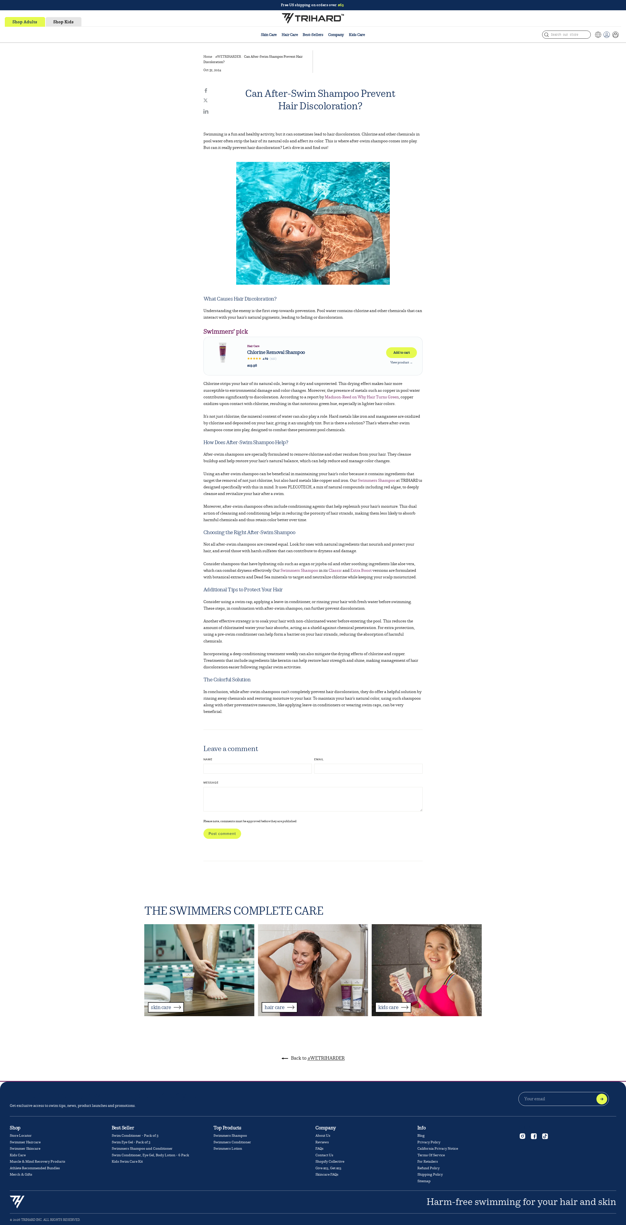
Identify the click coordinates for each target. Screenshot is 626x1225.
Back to (317, 1058)
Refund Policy (428, 1168)
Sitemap (424, 1181)
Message (211, 782)
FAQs (319, 1148)
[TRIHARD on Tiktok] (545, 1136)
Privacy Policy (428, 1142)
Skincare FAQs (326, 1174)
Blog (421, 1135)
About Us (322, 1135)
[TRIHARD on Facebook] (533, 1136)
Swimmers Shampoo (376, 480)
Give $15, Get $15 (328, 1168)
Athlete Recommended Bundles (35, 1168)
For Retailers (427, 1161)
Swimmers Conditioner (232, 1142)
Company (336, 34)
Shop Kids (63, 21)
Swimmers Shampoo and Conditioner (142, 1148)
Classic (335, 570)
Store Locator (21, 1135)
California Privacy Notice (437, 1148)
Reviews (322, 1142)
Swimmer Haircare (25, 1142)
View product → (401, 362)
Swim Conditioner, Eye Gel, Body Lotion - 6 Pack (150, 1155)
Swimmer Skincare (25, 1148)
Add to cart (401, 352)
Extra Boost (361, 570)
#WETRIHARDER (228, 57)
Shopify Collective (329, 1161)
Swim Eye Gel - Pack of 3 (131, 1142)
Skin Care (269, 34)
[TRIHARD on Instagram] (522, 1136)
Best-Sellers (313, 34)
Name (207, 759)
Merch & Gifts (21, 1174)
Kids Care (357, 34)
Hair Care (290, 34)
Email (319, 759)
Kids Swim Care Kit (127, 1161)
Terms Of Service (431, 1155)
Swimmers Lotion (227, 1148)
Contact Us (324, 1155)
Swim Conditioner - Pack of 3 (135, 1135)
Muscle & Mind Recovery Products (37, 1161)
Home (207, 57)
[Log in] (607, 35)
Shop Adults (24, 21)
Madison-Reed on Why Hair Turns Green (362, 397)
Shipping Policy (430, 1174)
